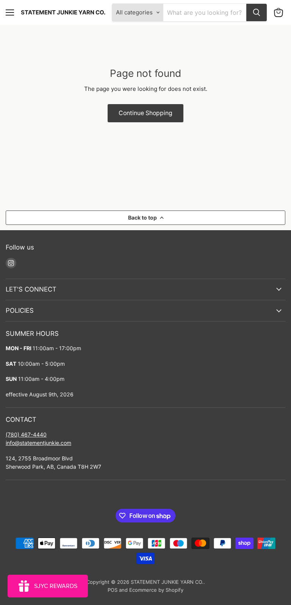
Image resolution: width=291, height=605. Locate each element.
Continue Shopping (145, 113)
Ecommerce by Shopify (156, 590)
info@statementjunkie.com (38, 443)
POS (112, 590)
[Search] (256, 12)
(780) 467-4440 (26, 434)
